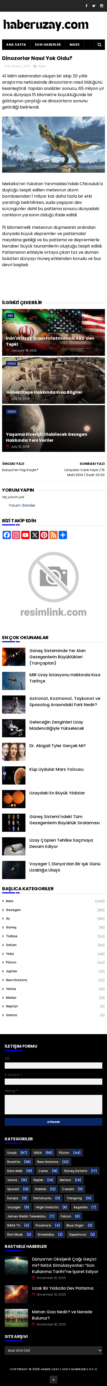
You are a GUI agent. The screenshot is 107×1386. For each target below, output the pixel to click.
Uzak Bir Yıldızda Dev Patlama (62, 1288)
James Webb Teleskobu (26, 1216)
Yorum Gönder (22, 505)
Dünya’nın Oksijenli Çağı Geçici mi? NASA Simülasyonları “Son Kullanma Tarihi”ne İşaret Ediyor (65, 1265)
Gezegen (13, 910)
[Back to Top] (53, 1379)
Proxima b (43, 1225)
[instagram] (101, 6)
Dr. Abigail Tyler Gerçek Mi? (57, 746)
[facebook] (86, 6)
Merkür (11, 997)
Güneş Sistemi (75, 1171)
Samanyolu (42, 1198)
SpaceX (13, 1189)
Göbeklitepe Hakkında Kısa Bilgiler (44, 392)
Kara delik (14, 1171)
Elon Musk (15, 1234)
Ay (8, 918)
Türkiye (11, 936)
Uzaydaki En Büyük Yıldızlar (57, 793)
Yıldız (10, 954)
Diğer (42, 66)
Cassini (68, 1189)
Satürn (11, 945)
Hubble (40, 1189)
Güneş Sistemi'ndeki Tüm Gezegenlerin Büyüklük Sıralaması (64, 820)
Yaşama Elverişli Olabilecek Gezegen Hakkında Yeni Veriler (46, 437)
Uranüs (11, 1015)
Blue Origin (75, 1225)
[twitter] (93, 6)
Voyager (14, 1207)
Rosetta (13, 1162)
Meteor (65, 1180)
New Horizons (16, 980)
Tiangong (74, 1198)
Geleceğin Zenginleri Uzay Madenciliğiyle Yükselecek (56, 725)
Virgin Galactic (47, 1207)
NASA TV (13, 1225)
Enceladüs (46, 1234)
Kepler (38, 1180)
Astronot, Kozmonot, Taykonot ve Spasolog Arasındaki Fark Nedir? (64, 701)
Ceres (43, 1171)
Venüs (11, 989)
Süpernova (77, 1234)
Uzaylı (12, 1152)
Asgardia (80, 1207)
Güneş (11, 927)
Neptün (12, 1006)
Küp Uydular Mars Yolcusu (56, 769)
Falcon (66, 1216)
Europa (12, 1198)
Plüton (11, 962)
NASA (38, 1152)
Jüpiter (11, 971)
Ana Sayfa (16, 44)
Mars (75, 44)
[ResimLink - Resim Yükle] (53, 625)
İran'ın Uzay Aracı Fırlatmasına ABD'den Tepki (50, 341)
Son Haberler (48, 44)
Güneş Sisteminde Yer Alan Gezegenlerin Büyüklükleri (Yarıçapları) (57, 657)
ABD (10, 315)
